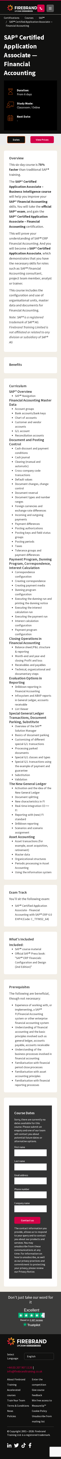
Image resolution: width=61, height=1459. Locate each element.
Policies (11, 1416)
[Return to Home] (22, 8)
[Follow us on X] (16, 1445)
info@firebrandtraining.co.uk (24, 1371)
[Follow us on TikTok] (23, 1445)
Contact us (27, 1220)
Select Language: (13, 1356)
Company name (22, 1203)
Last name (19, 1161)
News (10, 1411)
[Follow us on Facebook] (30, 1445)
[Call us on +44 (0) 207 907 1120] (41, 8)
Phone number (21, 1189)
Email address (21, 1175)
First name (19, 1147)
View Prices (42, 139)
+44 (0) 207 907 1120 (19, 1367)
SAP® (42, 17)
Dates (16, 139)
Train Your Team (16, 1400)
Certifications (11, 17)
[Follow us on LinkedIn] (9, 1445)
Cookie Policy (39, 1411)
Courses (29, 17)
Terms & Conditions (18, 1405)
